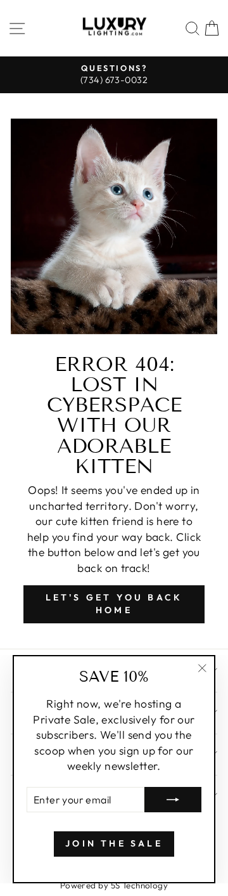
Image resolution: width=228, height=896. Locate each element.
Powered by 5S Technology (114, 885)
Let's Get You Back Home (114, 604)
